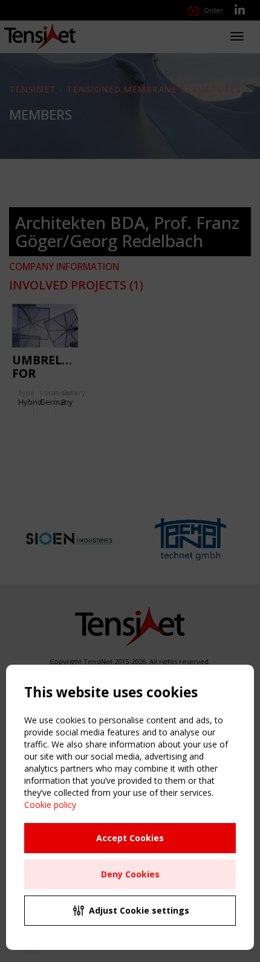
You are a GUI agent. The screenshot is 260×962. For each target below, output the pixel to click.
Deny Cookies (130, 874)
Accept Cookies (130, 838)
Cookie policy (50, 804)
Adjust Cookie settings (139, 910)
